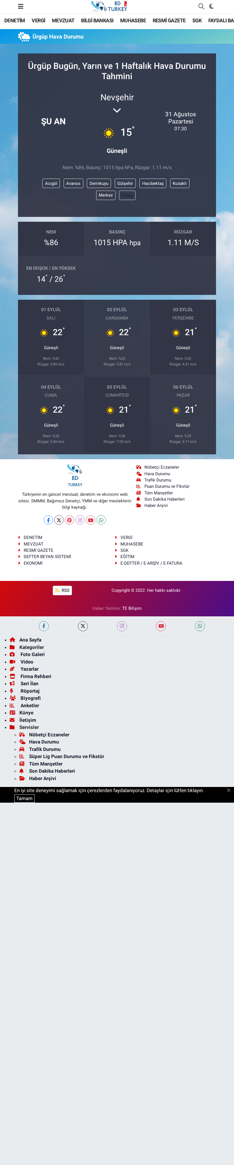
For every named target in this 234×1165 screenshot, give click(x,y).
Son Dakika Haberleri (164, 499)
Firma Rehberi (35, 676)
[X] (59, 520)
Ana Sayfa (30, 640)
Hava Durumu (157, 473)
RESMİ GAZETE (169, 20)
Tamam (24, 798)
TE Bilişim (132, 608)
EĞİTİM (127, 556)
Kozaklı (180, 183)
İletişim (27, 720)
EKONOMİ (33, 563)
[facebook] (44, 626)
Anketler (29, 705)
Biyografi (30, 698)
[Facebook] (48, 520)
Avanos (73, 183)
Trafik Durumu (157, 480)
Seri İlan (29, 683)
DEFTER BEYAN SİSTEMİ (47, 556)
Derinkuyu (99, 183)
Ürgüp (127, 195)
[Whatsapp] (101, 520)
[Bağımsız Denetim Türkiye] (109, 6)
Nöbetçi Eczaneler (161, 467)
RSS (64, 590)
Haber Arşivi (156, 505)
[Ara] (201, 6)
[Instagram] (80, 520)
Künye (26, 713)
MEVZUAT (63, 20)
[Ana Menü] (20, 6)
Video (26, 662)
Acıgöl (51, 183)
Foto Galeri (32, 654)
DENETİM (14, 20)
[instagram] (122, 626)
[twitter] (83, 626)
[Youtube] (90, 520)
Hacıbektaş (153, 183)
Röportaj (29, 691)
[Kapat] (230, 790)
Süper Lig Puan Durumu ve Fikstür (66, 756)
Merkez (106, 195)
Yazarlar (29, 669)
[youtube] (161, 626)
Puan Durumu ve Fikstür (166, 486)
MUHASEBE (133, 20)
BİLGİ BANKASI (97, 20)
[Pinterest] (69, 520)
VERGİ (38, 20)
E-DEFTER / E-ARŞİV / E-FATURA (151, 563)
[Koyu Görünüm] (211, 6)
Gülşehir (125, 183)
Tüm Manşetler (158, 492)
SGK (196, 20)
